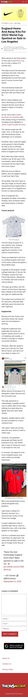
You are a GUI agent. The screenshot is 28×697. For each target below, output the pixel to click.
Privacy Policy (7, 669)
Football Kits (14, 48)
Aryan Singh (17, 23)
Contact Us (6, 664)
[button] (23, 2)
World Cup (20, 61)
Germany (21, 125)
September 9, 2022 (12, 581)
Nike (12, 50)
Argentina (11, 125)
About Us (6, 658)
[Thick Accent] (7, 2)
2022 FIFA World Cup (9, 47)
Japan (4, 125)
